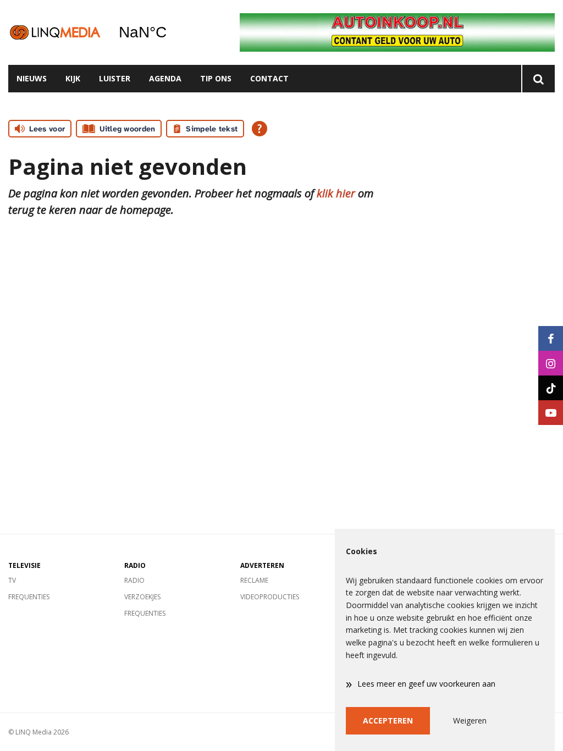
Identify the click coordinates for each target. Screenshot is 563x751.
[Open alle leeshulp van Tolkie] (259, 128)
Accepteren (388, 720)
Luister (114, 78)
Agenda (165, 78)
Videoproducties (269, 596)
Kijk (72, 78)
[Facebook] (550, 338)
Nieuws (31, 78)
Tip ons (215, 78)
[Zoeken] (538, 78)
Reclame (254, 580)
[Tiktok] (550, 387)
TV (12, 580)
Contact (269, 78)
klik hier (336, 193)
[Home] (55, 32)
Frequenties (28, 596)
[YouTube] (550, 412)
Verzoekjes (142, 596)
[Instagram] (550, 363)
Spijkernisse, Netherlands (170, 32)
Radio (134, 580)
